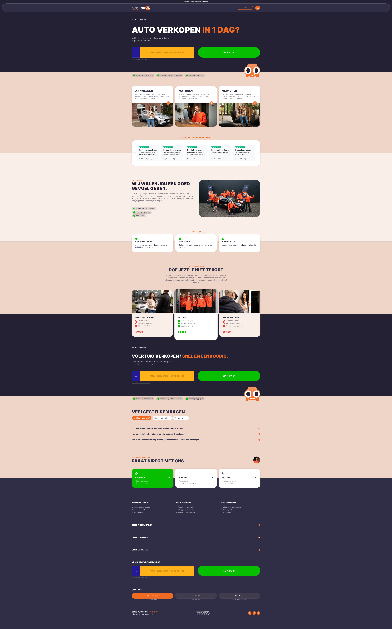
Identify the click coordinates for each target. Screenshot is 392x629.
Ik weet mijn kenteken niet (141, 59)
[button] (257, 8)
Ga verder (229, 52)
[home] (142, 8)
